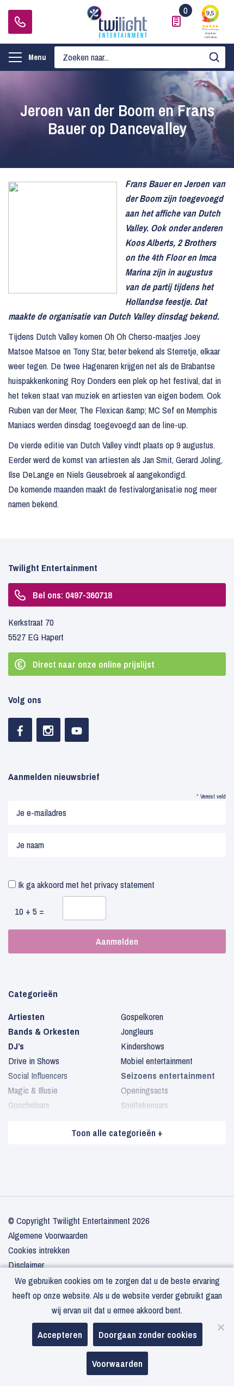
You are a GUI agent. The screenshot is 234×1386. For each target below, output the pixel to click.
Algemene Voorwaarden (48, 1235)
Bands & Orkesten (43, 1031)
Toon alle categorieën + (117, 1132)
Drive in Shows (33, 1060)
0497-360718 (20, 22)
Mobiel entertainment (157, 1060)
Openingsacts (144, 1090)
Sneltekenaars (144, 1105)
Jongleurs (137, 1031)
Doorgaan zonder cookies (147, 1334)
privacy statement (124, 884)
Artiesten (26, 1016)
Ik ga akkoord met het (85, 884)
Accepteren (60, 1334)
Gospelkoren (142, 1016)
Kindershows (142, 1046)
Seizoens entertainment (168, 1075)
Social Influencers (37, 1075)
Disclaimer (26, 1264)
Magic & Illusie (33, 1090)
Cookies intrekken (39, 1250)
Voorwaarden (117, 1363)
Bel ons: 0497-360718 (72, 595)
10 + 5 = (29, 911)
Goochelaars (29, 1105)
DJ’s (16, 1046)
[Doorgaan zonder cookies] (220, 1327)
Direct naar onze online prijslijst (94, 664)
